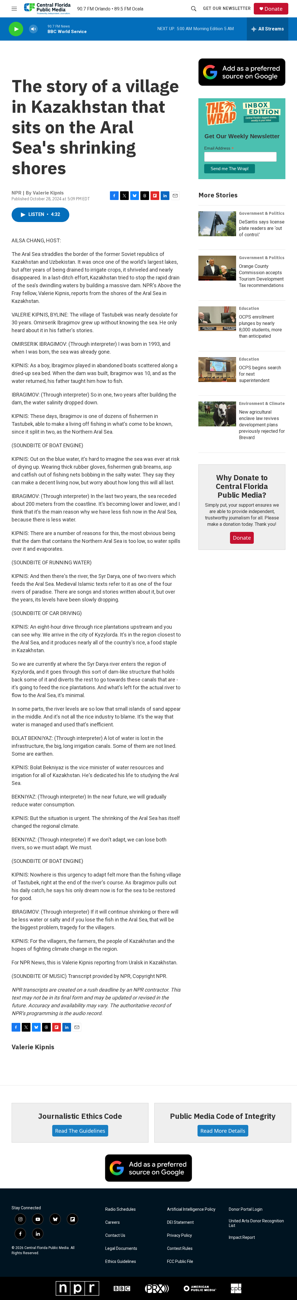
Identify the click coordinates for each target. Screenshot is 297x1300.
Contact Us (115, 1235)
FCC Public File (180, 1261)
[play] (16, 29)
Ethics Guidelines (120, 1261)
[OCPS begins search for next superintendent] (217, 369)
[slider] (43, 29)
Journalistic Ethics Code (80, 1116)
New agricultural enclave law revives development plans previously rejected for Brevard (262, 424)
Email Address (219, 148)
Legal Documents (121, 1248)
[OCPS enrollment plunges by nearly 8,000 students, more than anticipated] (217, 318)
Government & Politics (262, 213)
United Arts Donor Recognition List (256, 1223)
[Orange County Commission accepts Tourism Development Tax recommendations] (217, 268)
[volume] (33, 29)
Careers (112, 1222)
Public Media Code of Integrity (223, 1116)
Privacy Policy (179, 1235)
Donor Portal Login (245, 1209)
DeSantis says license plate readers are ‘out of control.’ (262, 228)
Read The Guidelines (80, 1130)
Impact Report (242, 1237)
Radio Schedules (120, 1209)
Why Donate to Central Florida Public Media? (242, 486)
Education (249, 308)
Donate (273, 9)
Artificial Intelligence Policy (191, 1209)
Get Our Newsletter (227, 8)
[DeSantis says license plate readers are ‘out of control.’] (217, 223)
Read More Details (222, 1130)
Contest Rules (180, 1248)
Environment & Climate (262, 403)
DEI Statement (180, 1222)
